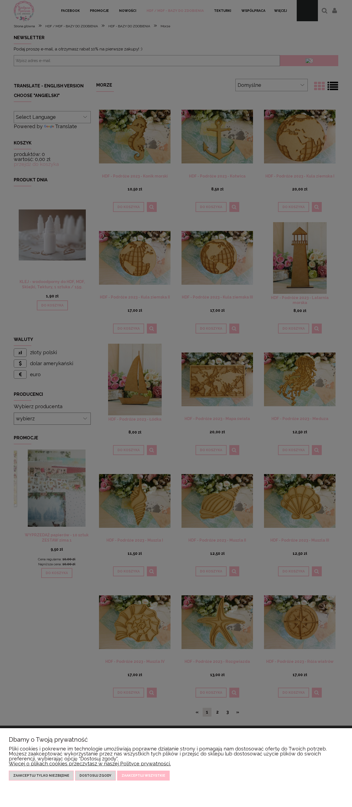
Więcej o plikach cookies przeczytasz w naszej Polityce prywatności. (90, 763)
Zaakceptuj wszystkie (143, 776)
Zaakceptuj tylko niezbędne (41, 776)
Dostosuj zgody (95, 776)
